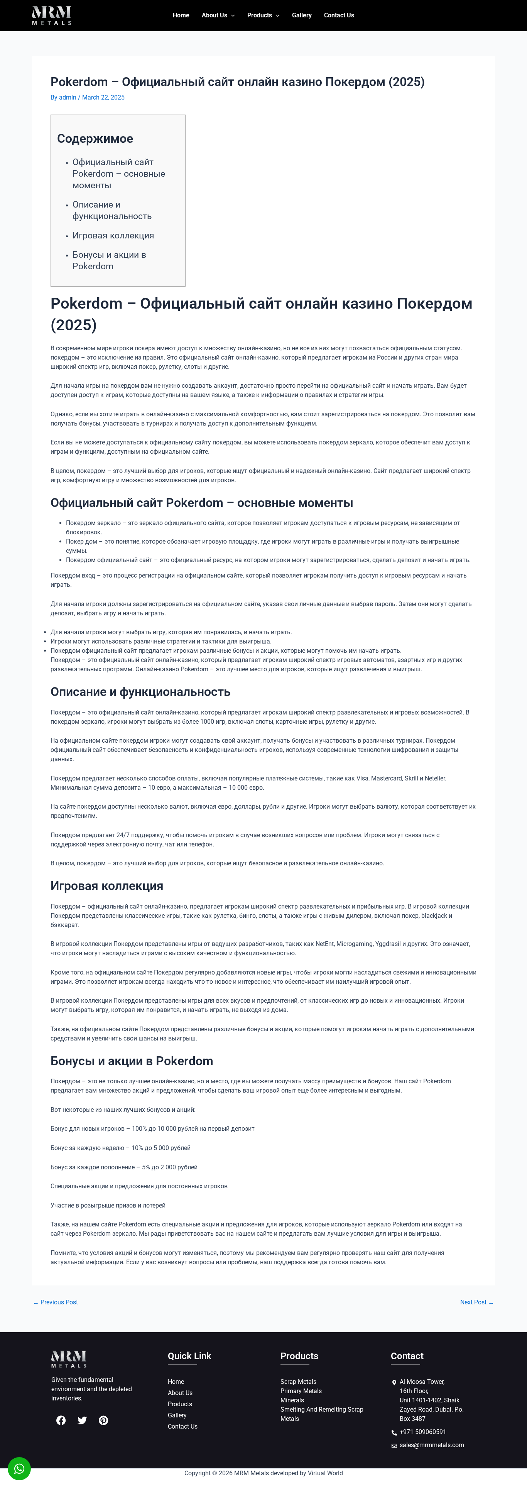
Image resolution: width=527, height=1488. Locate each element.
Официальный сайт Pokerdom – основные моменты (119, 174)
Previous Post (55, 1302)
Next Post (477, 1302)
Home (181, 15)
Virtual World (325, 1473)
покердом (65, 357)
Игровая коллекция (113, 235)
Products (259, 15)
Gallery (302, 15)
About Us (214, 15)
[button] (231, 15)
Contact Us (339, 15)
